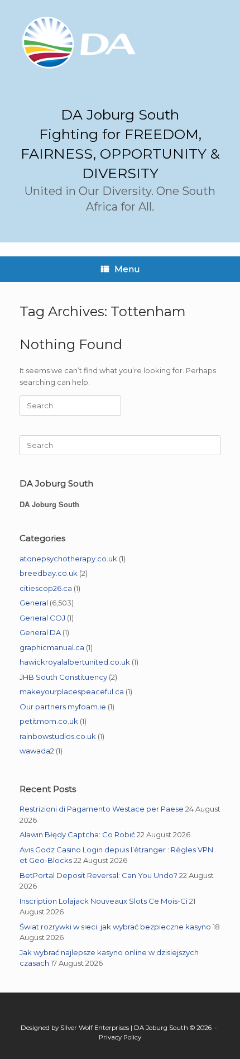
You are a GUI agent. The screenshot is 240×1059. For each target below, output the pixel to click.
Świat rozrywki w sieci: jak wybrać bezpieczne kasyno (115, 926)
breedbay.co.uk (49, 573)
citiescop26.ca (46, 588)
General (34, 602)
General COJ (42, 617)
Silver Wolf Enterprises (94, 1028)
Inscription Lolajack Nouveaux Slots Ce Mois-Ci (104, 900)
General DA (40, 632)
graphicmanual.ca (52, 647)
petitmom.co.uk (49, 721)
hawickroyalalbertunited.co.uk (75, 661)
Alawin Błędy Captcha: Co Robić (77, 834)
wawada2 (37, 750)
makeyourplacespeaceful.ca (72, 691)
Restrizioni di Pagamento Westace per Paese (102, 808)
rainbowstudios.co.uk (58, 736)
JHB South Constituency (63, 676)
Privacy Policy (120, 1037)
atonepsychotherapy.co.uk (68, 558)
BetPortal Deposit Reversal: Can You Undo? (98, 875)
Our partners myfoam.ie (63, 706)
